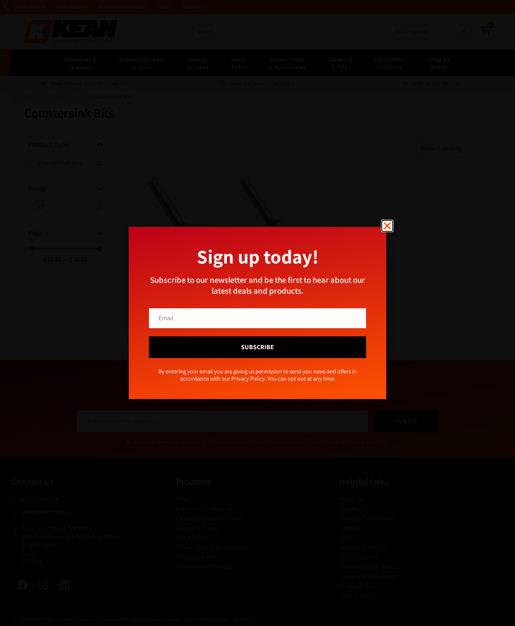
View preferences (324, 336)
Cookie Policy (240, 354)
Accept (191, 336)
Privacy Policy (271, 354)
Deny (257, 336)
